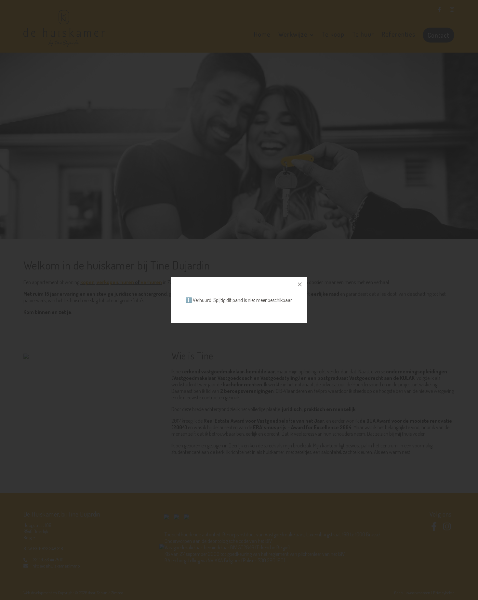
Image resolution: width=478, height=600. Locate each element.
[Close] (300, 284)
